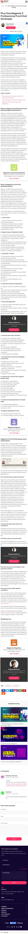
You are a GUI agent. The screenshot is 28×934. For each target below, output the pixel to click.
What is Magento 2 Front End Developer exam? (14, 100)
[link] (14, 172)
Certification (16, 685)
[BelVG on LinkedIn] (12, 927)
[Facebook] (3, 690)
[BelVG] (4, 1)
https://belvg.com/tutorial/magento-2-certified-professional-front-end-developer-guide (16, 784)
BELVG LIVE (8, 685)
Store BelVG (4, 916)
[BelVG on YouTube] (21, 927)
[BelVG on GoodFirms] (13, 923)
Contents (5, 932)
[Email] (20, 690)
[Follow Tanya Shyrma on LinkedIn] (27, 23)
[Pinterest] (24, 690)
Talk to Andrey (14, 329)
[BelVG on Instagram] (19, 927)
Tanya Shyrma (10, 24)
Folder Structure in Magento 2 (9, 743)
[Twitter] (8, 690)
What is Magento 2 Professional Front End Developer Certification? (12, 97)
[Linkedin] (12, 690)
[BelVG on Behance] (20, 923)
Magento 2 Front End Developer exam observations (11, 102)
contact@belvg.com (9, 899)
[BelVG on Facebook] (14, 927)
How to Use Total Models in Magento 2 (11, 761)
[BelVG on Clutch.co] (7, 923)
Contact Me (11, 27)
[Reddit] (3, 693)
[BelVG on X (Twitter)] (16, 927)
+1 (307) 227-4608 (9, 893)
